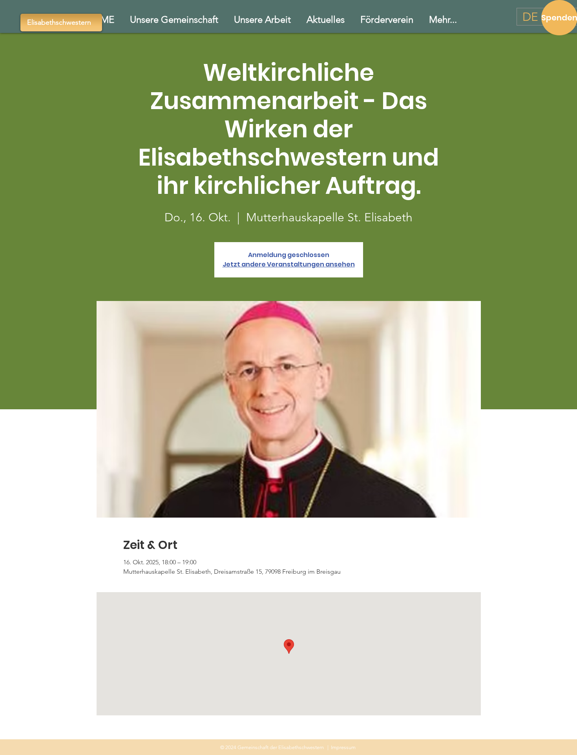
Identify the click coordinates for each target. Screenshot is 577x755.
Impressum (343, 747)
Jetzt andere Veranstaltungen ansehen (289, 264)
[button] (262, 19)
